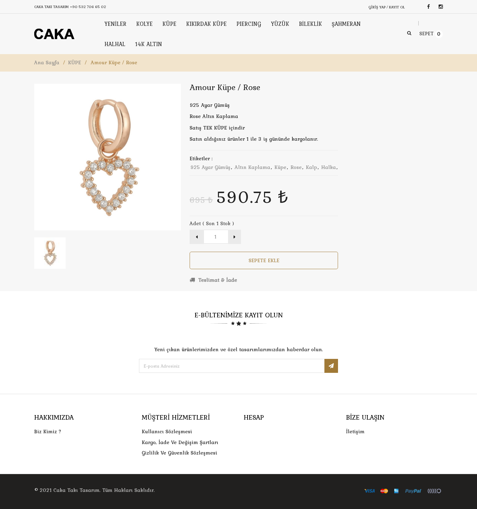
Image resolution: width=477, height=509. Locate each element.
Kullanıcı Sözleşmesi (167, 431)
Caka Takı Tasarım (76, 490)
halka (328, 167)
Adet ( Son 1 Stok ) (212, 223)
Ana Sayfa (46, 62)
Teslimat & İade (217, 280)
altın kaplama (252, 167)
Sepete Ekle (264, 260)
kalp (311, 167)
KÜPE (74, 62)
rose (296, 167)
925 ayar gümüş (210, 167)
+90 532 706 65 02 (88, 6)
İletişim (355, 431)
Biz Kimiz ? (47, 431)
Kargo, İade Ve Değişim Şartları (180, 442)
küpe (280, 167)
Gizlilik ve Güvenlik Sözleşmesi (179, 453)
